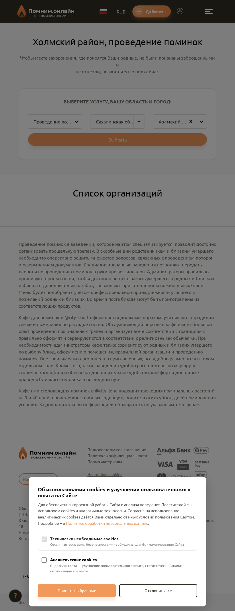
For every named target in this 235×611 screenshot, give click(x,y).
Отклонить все (158, 590)
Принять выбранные (77, 590)
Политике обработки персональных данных (107, 523)
